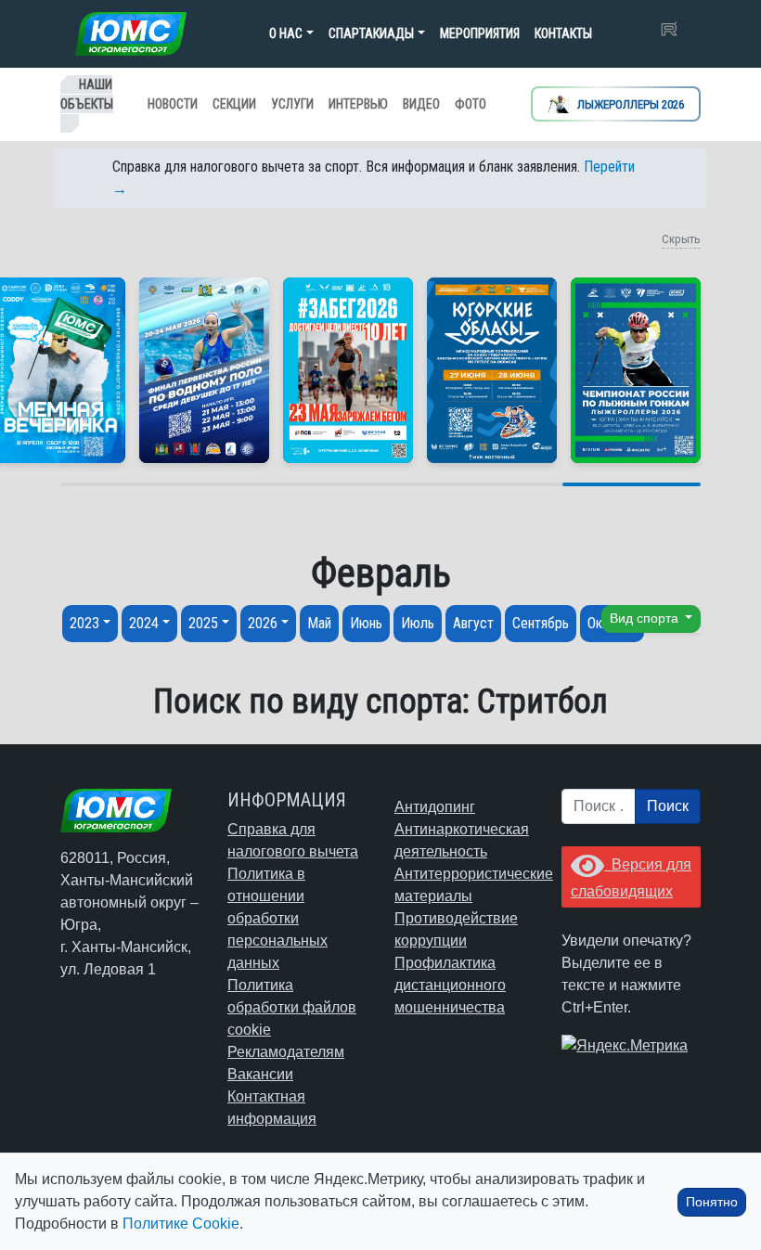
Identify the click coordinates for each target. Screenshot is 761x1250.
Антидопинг (434, 807)
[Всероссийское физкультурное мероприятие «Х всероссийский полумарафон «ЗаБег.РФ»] (348, 370)
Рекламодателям (285, 1052)
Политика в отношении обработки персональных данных (277, 918)
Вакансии (260, 1074)
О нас (286, 33)
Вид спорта (646, 618)
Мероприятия (480, 33)
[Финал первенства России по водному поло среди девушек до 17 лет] (204, 370)
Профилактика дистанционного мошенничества (450, 985)
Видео (421, 104)
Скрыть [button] (681, 239)
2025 (203, 623)
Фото (470, 104)
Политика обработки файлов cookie (291, 1007)
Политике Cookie (181, 1223)
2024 (144, 623)
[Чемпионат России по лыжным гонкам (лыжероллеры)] (636, 370)
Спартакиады (371, 33)
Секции (234, 104)
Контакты (563, 33)
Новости (173, 104)
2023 (84, 623)
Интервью (358, 104)
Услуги (292, 104)
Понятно (712, 1201)
